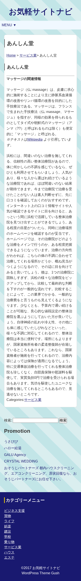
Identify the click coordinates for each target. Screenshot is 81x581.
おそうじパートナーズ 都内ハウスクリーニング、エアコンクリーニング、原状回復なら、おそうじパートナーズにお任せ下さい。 (40, 473)
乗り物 (9, 542)
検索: (8, 420)
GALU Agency (15, 455)
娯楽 (7, 526)
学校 (7, 537)
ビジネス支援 (14, 511)
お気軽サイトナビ (40, 11)
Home (11, 55)
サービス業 (28, 55)
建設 (7, 531)
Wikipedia (35, 139)
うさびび (11, 441)
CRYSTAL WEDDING (21, 461)
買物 (7, 516)
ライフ (9, 521)
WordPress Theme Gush (40, 573)
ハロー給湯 (12, 448)
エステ (9, 557)
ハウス (9, 552)
